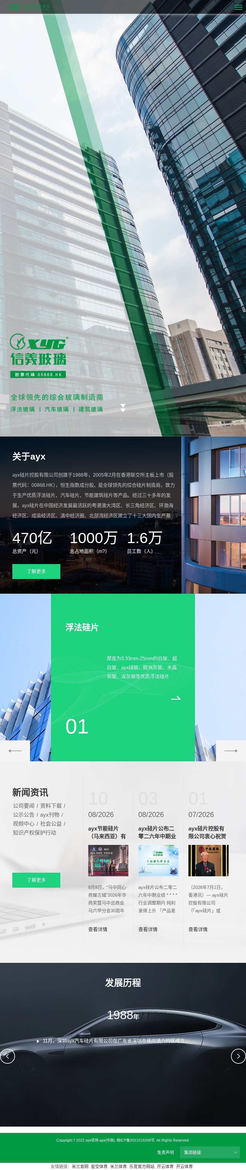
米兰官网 (80, 1166)
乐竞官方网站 (141, 1166)
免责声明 (165, 1152)
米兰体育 (118, 1166)
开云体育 (165, 1166)
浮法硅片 (82, 627)
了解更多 (36, 571)
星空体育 (99, 1166)
